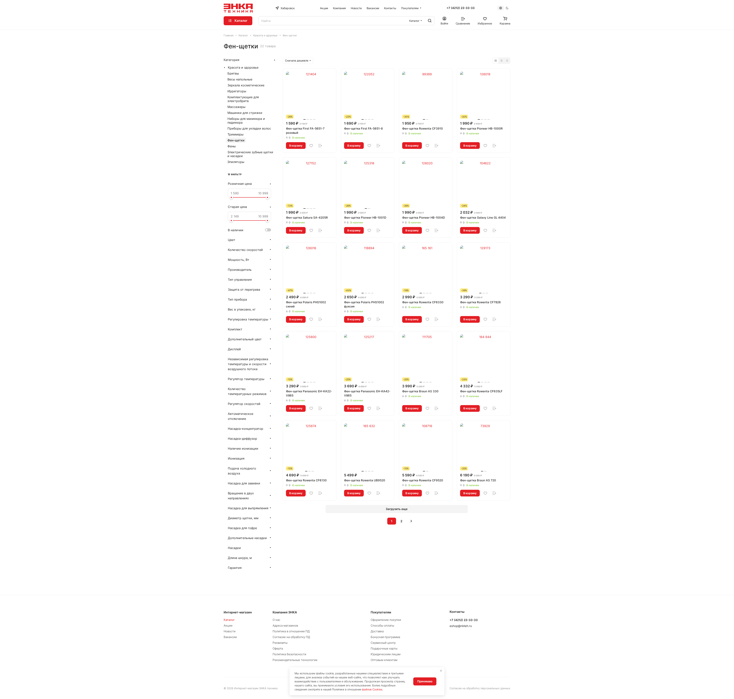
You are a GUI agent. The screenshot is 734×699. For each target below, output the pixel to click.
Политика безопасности (289, 654)
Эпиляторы (235, 162)
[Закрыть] (441, 670)
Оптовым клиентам (384, 660)
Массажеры (236, 107)
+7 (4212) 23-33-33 (461, 8)
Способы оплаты (382, 625)
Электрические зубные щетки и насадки (250, 154)
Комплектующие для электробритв (243, 99)
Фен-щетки (235, 140)
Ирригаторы (236, 91)
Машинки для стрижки (244, 113)
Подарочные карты (384, 648)
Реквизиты (280, 643)
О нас (276, 620)
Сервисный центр (383, 643)
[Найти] (429, 20)
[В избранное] (311, 146)
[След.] (411, 521)
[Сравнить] (320, 146)
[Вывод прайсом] (507, 60)
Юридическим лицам (385, 654)
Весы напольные (239, 79)
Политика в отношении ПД (291, 631)
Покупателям (381, 612)
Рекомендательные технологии (295, 660)
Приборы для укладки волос (249, 128)
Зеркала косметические (245, 85)
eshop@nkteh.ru (461, 626)
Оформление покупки (386, 620)
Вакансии (230, 637)
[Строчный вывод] (501, 60)
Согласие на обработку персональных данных (480, 688)
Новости (229, 631)
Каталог (229, 620)
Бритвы (233, 73)
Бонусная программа (385, 637)
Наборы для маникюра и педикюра (246, 120)
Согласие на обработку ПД (291, 637)
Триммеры (235, 134)
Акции (228, 625)
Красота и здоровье (243, 67)
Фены (231, 146)
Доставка (377, 631)
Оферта (278, 648)
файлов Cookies (372, 689)
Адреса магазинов (285, 625)
